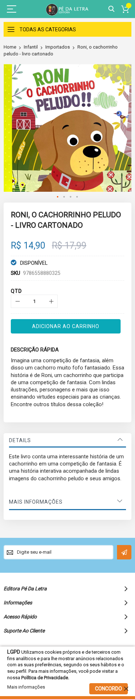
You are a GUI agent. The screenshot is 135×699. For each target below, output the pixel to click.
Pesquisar (111, 9)
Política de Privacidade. (45, 677)
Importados (57, 47)
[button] (58, 197)
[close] (126, 688)
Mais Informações (36, 502)
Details (20, 440)
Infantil (31, 47)
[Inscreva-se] (124, 552)
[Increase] (51, 301)
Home (10, 47)
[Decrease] (17, 301)
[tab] (67, 440)
